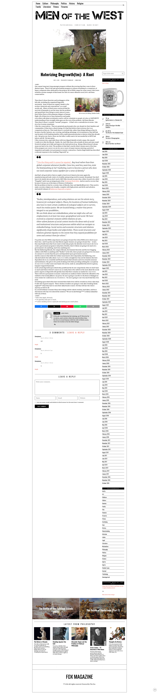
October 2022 (105, 262)
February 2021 (105, 323)
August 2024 (105, 210)
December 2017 (106, 440)
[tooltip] (41, 306)
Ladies (104, 537)
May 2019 (104, 388)
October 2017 (105, 446)
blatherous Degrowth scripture (60, 189)
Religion (104, 556)
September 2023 (106, 228)
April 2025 (105, 185)
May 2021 (104, 314)
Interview (104, 534)
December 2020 (106, 330)
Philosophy (64, 80)
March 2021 (105, 320)
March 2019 (105, 394)
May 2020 (104, 351)
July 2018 (104, 419)
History (104, 528)
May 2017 (104, 462)
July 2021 (104, 308)
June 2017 (104, 459)
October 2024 (105, 204)
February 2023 (106, 250)
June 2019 (104, 385)
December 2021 (106, 293)
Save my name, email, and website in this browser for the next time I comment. (60, 402)
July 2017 (104, 456)
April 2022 (105, 280)
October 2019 (105, 373)
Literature (104, 543)
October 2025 (105, 167)
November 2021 (106, 296)
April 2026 (105, 161)
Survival (104, 571)
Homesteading (106, 531)
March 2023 (105, 247)
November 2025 (106, 164)
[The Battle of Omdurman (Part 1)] (103, 608)
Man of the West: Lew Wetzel (113, 144)
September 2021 (106, 302)
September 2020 (106, 339)
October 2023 (105, 225)
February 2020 (106, 360)
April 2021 (105, 317)
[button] (122, 73)
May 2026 (104, 158)
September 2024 (106, 207)
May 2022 (104, 277)
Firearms (104, 516)
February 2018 (105, 434)
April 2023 (105, 244)
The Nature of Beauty (40, 642)
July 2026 (104, 151)
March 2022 (105, 284)
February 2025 (106, 191)
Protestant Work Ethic (72, 181)
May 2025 (104, 182)
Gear (103, 525)
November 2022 (106, 259)
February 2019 (105, 397)
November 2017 (106, 443)
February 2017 (105, 471)
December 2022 (106, 256)
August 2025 (105, 173)
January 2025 (105, 194)
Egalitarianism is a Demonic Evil (114, 120)
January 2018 (105, 437)
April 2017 (104, 465)
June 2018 (104, 422)
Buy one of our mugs (108, 594)
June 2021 (104, 311)
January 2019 (105, 400)
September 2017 (106, 449)
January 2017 (105, 474)
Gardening (104, 522)
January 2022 (105, 290)
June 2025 (105, 179)
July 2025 (104, 176)
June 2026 (105, 155)
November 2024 (106, 201)
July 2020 (104, 345)
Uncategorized (106, 577)
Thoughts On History (115, 642)
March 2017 (105, 468)
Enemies (104, 503)
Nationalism (105, 546)
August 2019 (105, 379)
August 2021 (105, 305)
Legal (103, 540)
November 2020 (106, 333)
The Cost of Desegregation (112, 138)
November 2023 (106, 222)
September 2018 (106, 413)
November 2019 (106, 370)
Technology (70, 80)
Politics (104, 553)
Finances (104, 513)
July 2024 (104, 213)
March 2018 (105, 431)
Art (103, 494)
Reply (36, 344)
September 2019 (106, 376)
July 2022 (104, 271)
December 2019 (106, 366)
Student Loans (105, 568)
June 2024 (105, 216)
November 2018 (106, 406)
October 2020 (105, 336)
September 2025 (106, 170)
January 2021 (105, 327)
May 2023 (104, 241)
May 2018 (104, 425)
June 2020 (105, 348)
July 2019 (104, 382)
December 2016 (106, 477)
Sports (104, 565)
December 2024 (106, 198)
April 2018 (105, 428)
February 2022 (106, 287)
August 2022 (105, 268)
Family (104, 507)
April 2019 (105, 391)
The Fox (92, 684)
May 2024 (104, 219)
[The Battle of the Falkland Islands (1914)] (55, 608)
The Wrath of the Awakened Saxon (114, 133)
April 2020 (105, 354)
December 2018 (106, 403)
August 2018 (105, 416)
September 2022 (106, 265)
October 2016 (105, 483)
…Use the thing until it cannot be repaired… (54, 162)
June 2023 (105, 237)
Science (104, 559)
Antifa (103, 491)
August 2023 (105, 231)
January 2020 (105, 363)
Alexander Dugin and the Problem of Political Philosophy (79, 644)
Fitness (104, 519)
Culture (104, 500)
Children (104, 497)
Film (103, 510)
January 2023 (105, 253)
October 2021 (105, 299)
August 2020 (105, 342)
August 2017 (105, 452)
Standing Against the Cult (59, 643)
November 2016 (106, 480)
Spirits (104, 562)
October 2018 (105, 409)
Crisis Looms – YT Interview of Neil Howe (97, 648)
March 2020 (105, 357)
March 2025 (105, 188)
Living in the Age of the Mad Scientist (113, 126)
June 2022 (105, 274)
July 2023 (104, 234)
